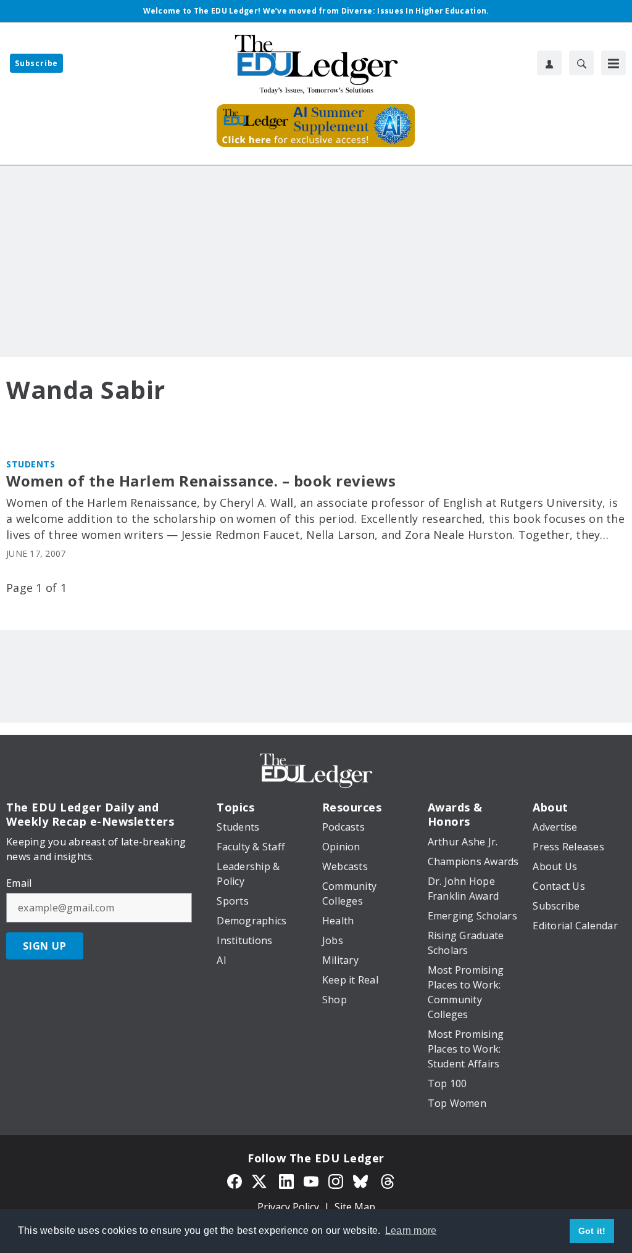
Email (18, 883)
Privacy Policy (288, 1207)
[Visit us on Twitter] (260, 1180)
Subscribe (36, 63)
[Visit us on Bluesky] (361, 1180)
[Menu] (613, 63)
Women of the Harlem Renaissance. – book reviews (201, 481)
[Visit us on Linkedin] (286, 1180)
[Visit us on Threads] (387, 1180)
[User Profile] (549, 63)
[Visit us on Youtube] (311, 1180)
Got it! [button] (592, 1231)
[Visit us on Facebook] (234, 1180)
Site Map (355, 1207)
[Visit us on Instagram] (335, 1180)
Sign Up (45, 946)
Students (30, 464)
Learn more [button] (411, 1230)
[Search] (581, 63)
